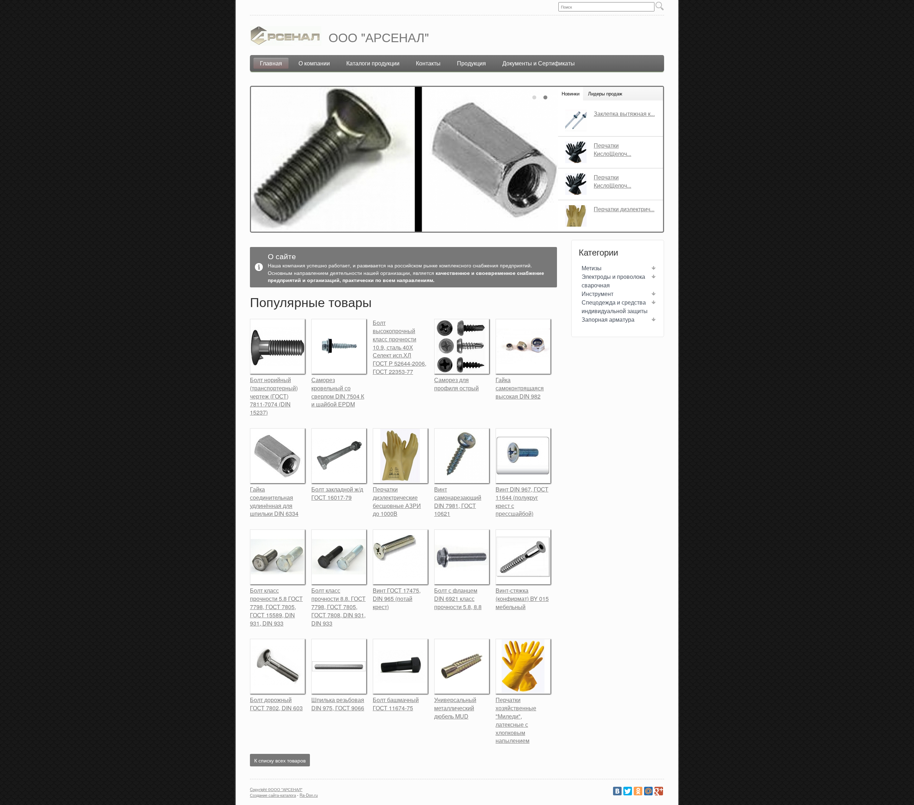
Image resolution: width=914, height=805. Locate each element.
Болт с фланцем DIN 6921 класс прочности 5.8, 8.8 (458, 598)
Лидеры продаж (605, 93)
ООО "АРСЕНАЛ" (378, 37)
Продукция (471, 63)
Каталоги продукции (373, 63)
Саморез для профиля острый (456, 384)
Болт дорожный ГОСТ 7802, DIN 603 (276, 704)
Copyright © (260, 789)
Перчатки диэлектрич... (624, 209)
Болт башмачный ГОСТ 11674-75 (396, 704)
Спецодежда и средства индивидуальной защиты (615, 306)
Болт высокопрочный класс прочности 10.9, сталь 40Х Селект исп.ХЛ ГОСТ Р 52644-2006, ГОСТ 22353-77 (399, 347)
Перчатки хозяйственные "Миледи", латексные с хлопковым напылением (516, 720)
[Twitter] (627, 791)
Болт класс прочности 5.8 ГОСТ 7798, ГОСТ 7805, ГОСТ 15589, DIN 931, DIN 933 (276, 606)
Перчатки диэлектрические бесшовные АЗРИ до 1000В (397, 501)
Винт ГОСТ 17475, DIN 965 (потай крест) (397, 598)
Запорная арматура (608, 319)
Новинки (570, 93)
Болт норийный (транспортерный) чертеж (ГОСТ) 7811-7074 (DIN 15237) (274, 396)
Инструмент (597, 294)
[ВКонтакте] (617, 791)
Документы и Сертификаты (538, 63)
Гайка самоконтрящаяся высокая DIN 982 (520, 388)
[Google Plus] (658, 791)
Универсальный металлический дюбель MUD (455, 708)
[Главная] (285, 37)
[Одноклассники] (638, 791)
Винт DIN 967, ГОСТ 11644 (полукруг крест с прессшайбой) (522, 501)
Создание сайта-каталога (273, 795)
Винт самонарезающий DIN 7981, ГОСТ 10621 (457, 501)
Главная (271, 63)
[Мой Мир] (648, 791)
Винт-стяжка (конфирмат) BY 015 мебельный (522, 598)
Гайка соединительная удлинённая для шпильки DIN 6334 (274, 501)
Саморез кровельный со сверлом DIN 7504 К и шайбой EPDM (337, 392)
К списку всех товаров (280, 760)
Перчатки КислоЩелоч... (612, 149)
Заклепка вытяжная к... (624, 113)
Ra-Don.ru (309, 795)
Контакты (428, 63)
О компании (314, 63)
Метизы (592, 268)
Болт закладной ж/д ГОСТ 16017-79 (337, 493)
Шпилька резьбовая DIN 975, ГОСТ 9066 (337, 704)
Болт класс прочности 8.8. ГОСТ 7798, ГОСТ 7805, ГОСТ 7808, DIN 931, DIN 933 (338, 606)
